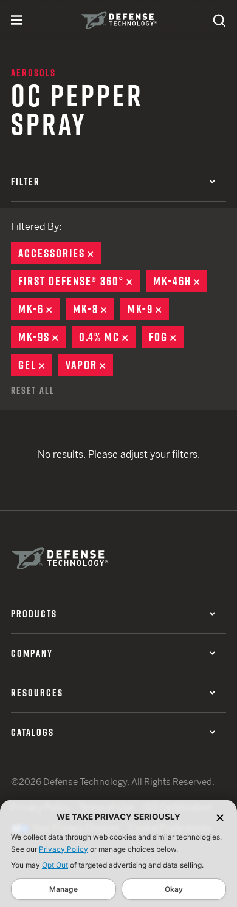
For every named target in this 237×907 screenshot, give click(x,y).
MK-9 (148, 309)
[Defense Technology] (119, 20)
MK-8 (93, 309)
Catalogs (32, 732)
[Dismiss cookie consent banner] (220, 817)
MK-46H (180, 281)
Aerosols (33, 73)
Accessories (59, 253)
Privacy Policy (63, 849)
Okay (174, 889)
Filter (25, 181)
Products (34, 613)
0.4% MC (107, 336)
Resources (37, 692)
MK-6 (39, 309)
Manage (63, 889)
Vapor (89, 364)
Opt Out (55, 864)
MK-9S (42, 336)
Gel (35, 364)
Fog (166, 336)
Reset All (33, 390)
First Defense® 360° (79, 281)
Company (32, 653)
